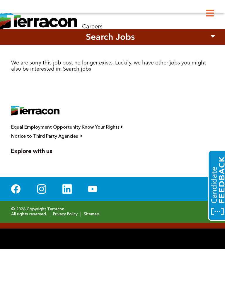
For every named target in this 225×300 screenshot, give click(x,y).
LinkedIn (67, 189)
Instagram (41, 189)
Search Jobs (110, 36)
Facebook (16, 189)
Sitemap (91, 214)
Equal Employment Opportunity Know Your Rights (93, 127)
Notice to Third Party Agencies (73, 136)
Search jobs (77, 68)
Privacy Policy (65, 214)
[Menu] (210, 13)
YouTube (92, 189)
